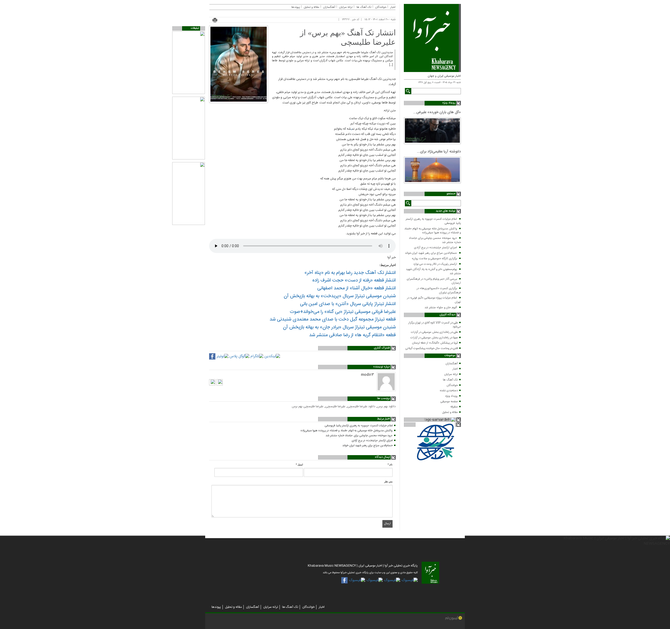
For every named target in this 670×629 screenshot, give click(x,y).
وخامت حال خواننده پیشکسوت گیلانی (427, 348)
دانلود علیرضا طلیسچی (361, 406)
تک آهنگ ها (450, 380)
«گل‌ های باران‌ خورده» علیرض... (437, 112)
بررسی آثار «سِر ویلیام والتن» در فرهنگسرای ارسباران (434, 281)
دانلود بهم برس (386, 406)
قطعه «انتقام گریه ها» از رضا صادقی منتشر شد (352, 335)
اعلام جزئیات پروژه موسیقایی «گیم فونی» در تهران (434, 300)
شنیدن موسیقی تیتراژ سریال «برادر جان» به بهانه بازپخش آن (339, 327)
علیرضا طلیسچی (335, 406)
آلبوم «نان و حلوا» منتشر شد (441, 307)
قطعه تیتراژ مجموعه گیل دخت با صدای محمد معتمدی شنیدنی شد (333, 319)
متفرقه (454, 407)
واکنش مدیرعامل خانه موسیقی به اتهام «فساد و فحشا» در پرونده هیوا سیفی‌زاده (432, 231)
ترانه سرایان (451, 374)
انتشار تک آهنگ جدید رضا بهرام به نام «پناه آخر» (350, 273)
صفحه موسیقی (449, 401)
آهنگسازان (452, 363)
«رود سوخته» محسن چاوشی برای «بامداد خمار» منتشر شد (435, 240)
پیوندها (295, 7)
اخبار (455, 369)
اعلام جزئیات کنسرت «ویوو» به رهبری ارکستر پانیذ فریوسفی (433, 221)
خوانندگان (452, 385)
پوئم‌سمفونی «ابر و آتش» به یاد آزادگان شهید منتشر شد (433, 271)
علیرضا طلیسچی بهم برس (307, 406)
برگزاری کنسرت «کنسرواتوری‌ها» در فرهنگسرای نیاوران (439, 290)
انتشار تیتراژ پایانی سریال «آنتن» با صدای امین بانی (348, 304)
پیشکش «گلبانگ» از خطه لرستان (431, 343)
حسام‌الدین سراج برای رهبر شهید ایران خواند (431, 253)
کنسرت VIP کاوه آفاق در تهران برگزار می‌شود (434, 325)
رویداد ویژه (451, 396)
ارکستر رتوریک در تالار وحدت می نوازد (435, 264)
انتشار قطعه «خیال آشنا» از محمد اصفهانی (356, 288)
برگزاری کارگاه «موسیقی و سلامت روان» (434, 258)
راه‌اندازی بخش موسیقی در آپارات (430, 332)
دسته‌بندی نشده (449, 390)
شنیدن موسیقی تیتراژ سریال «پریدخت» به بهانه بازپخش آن (340, 296)
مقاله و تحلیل (450, 412)
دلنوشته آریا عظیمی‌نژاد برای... (439, 151)
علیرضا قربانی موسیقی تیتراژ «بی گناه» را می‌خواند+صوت (343, 312)
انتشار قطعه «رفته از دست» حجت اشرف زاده (354, 280)
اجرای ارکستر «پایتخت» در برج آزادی (435, 247)
